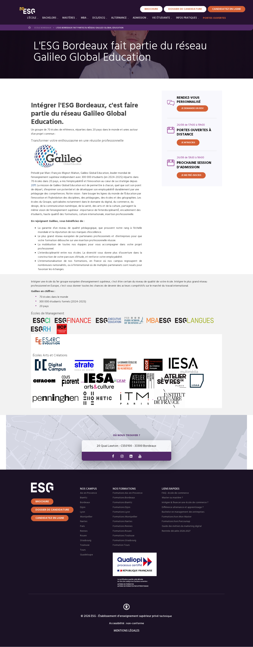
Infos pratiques (186, 18)
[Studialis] (59, 156)
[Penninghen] (55, 398)
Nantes (83, 521)
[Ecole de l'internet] (97, 398)
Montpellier (86, 517)
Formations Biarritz (122, 503)
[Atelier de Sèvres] (172, 380)
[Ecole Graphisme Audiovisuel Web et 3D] (44, 381)
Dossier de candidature (185, 9)
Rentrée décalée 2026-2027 (176, 531)
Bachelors (49, 18)
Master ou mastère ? (172, 498)
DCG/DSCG (98, 18)
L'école (31, 18)
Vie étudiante (161, 18)
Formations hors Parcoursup (176, 521)
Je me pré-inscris (191, 175)
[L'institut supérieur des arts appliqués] (197, 380)
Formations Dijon (121, 507)
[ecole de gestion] (73, 320)
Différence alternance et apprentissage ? (183, 507)
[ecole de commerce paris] (41, 320)
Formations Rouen (122, 531)
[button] (126, 612)
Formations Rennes (122, 526)
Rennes (83, 531)
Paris (82, 526)
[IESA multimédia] (183, 365)
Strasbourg (85, 540)
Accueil (29, 27)
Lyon (82, 512)
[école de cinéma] (153, 365)
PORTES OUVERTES (214, 18)
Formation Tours (121, 545)
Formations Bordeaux (124, 498)
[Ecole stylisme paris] (141, 380)
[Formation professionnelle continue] (120, 381)
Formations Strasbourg (124, 540)
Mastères (68, 18)
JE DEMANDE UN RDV (192, 108)
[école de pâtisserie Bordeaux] (169, 398)
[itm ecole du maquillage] (135, 398)
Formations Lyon (121, 512)
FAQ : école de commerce (175, 493)
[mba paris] (159, 320)
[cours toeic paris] (194, 320)
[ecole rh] (40, 329)
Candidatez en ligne (49, 518)
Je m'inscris (188, 143)
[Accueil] (51, 487)
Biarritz (83, 498)
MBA (83, 18)
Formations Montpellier (125, 517)
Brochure (151, 9)
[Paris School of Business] (133, 320)
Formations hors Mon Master (176, 517)
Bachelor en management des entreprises (183, 512)
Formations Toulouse (123, 536)
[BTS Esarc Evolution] (47, 341)
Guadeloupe (86, 555)
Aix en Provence (88, 493)
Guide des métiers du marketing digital (182, 526)
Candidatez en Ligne (226, 9)
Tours (83, 550)
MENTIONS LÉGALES (126, 630)
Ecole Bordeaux (42, 27)
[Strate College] (84, 365)
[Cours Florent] (70, 381)
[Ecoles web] (50, 365)
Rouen (83, 536)
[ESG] (27, 10)
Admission (139, 18)
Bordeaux (85, 503)
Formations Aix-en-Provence (128, 493)
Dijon (82, 507)
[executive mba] (108, 320)
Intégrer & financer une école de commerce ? (185, 503)
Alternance (119, 18)
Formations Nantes (122, 521)
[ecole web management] (120, 365)
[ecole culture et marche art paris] (97, 381)
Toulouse (84, 545)
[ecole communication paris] (62, 329)
